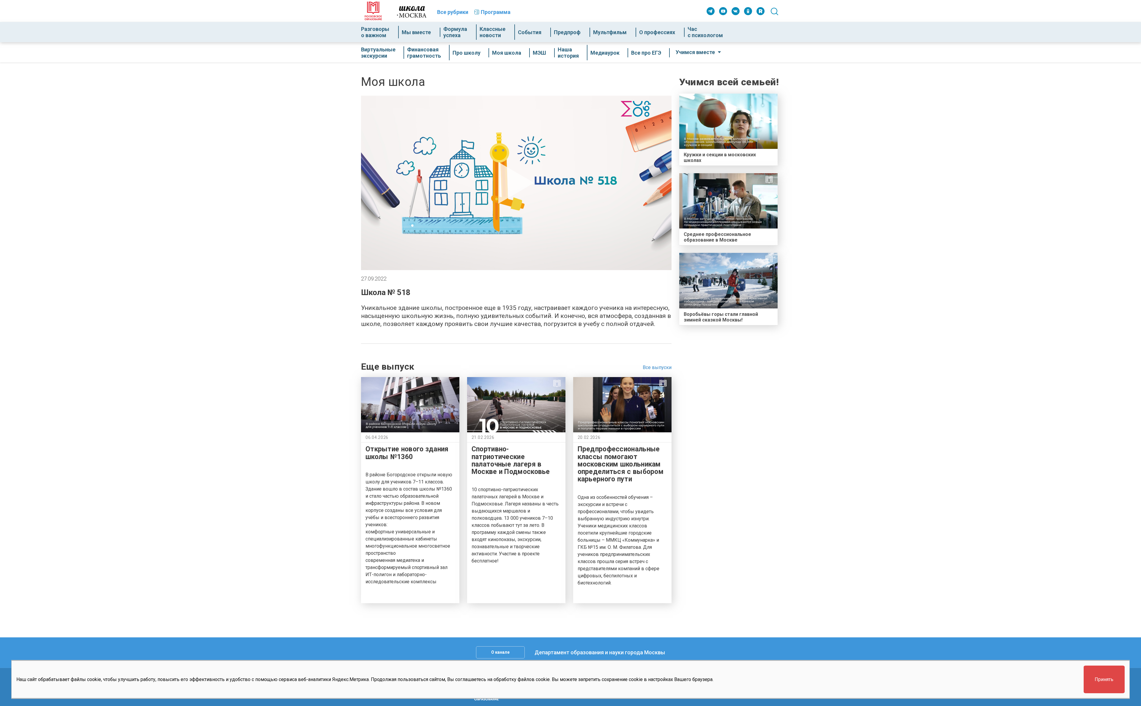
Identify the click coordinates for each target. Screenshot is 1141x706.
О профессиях (657, 32)
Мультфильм (610, 32)
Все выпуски (657, 367)
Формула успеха (455, 32)
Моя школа (506, 53)
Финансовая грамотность (424, 52)
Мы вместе (416, 32)
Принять (1104, 679)
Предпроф (567, 32)
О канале (500, 652)
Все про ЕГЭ (646, 53)
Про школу (466, 53)
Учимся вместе (695, 52)
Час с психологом (705, 32)
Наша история (568, 52)
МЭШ (539, 53)
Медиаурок (605, 53)
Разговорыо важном (375, 32)
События (529, 32)
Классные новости (492, 32)
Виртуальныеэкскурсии (378, 52)
